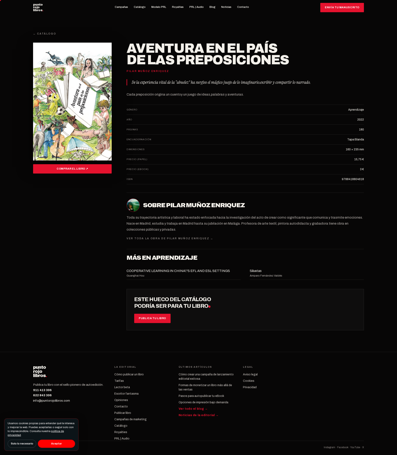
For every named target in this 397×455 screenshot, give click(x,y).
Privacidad (250, 387)
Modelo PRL (158, 7)
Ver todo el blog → (193, 408)
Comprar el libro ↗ (72, 168)
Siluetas (256, 271)
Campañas (121, 7)
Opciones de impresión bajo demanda (203, 402)
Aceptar (56, 443)
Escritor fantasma (126, 393)
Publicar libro (122, 412)
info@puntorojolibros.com (51, 400)
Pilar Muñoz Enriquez (205, 205)
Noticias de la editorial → (199, 415)
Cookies (248, 380)
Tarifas (119, 380)
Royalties (178, 7)
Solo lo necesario (22, 443)
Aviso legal (250, 374)
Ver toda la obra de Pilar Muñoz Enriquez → (170, 238)
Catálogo (140, 7)
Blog (212, 7)
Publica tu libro (152, 318)
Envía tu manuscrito (342, 7)
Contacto (243, 7)
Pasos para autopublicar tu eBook (201, 396)
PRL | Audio (196, 7)
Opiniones (121, 400)
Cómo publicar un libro (129, 374)
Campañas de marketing (130, 419)
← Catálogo (44, 33)
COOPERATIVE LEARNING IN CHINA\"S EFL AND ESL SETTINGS (178, 271)
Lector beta (122, 387)
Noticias (226, 7)
